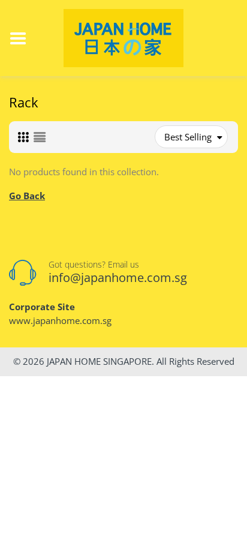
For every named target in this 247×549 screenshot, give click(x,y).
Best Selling (188, 137)
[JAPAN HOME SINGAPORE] (123, 37)
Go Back (27, 196)
